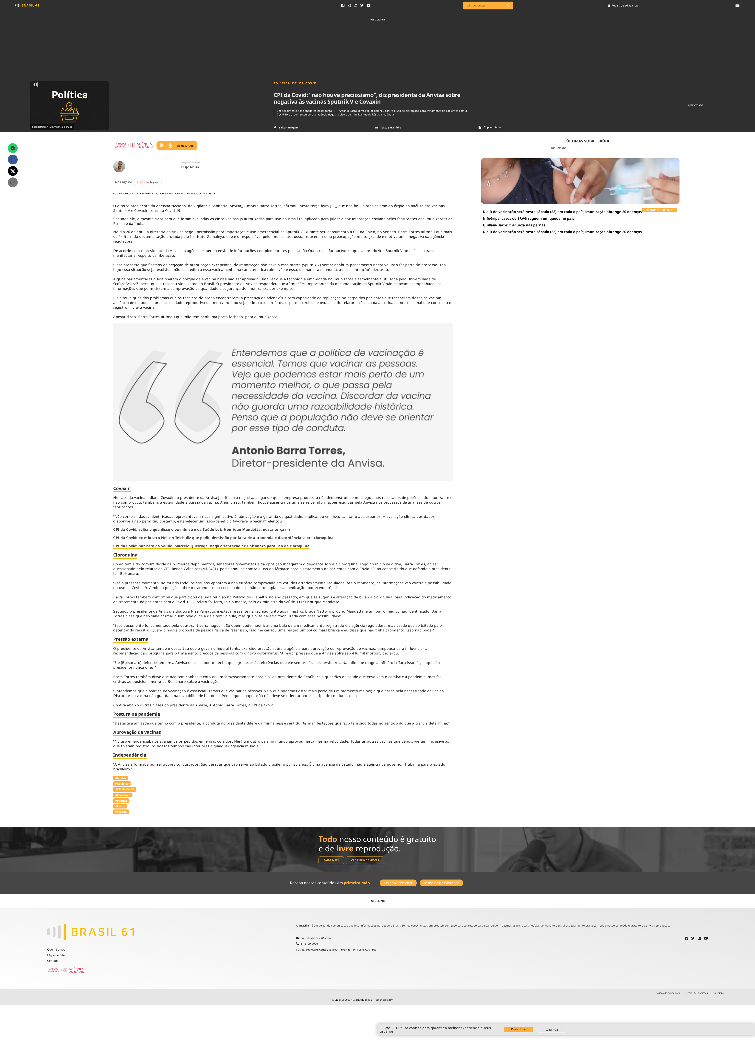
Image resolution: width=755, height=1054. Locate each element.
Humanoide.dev (383, 999)
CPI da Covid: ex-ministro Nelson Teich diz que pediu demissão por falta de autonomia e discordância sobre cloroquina (223, 537)
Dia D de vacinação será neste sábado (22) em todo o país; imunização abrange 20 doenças (562, 211)
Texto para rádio (390, 127)
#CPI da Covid (124, 789)
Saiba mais (331, 860)
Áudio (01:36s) (185, 145)
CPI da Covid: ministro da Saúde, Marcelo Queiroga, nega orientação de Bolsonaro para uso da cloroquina (211, 546)
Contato (52, 961)
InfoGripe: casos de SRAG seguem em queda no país (528, 218)
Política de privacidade (668, 993)
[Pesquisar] (507, 5)
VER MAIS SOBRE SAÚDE (659, 210)
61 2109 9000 (309, 943)
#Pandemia (122, 795)
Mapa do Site (56, 955)
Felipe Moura (190, 167)
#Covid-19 (122, 783)
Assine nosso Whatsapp (441, 883)
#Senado (121, 812)
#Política (121, 800)
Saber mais (552, 1029)
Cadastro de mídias (365, 860)
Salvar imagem (288, 127)
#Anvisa (120, 778)
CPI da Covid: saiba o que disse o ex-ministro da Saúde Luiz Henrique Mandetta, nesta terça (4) (201, 529)
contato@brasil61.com (316, 938)
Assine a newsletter (398, 883)
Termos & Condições (696, 993)
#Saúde (120, 806)
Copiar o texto (492, 127)
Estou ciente (518, 1029)
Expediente (719, 993)
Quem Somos (56, 949)
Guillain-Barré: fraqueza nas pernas (514, 225)
